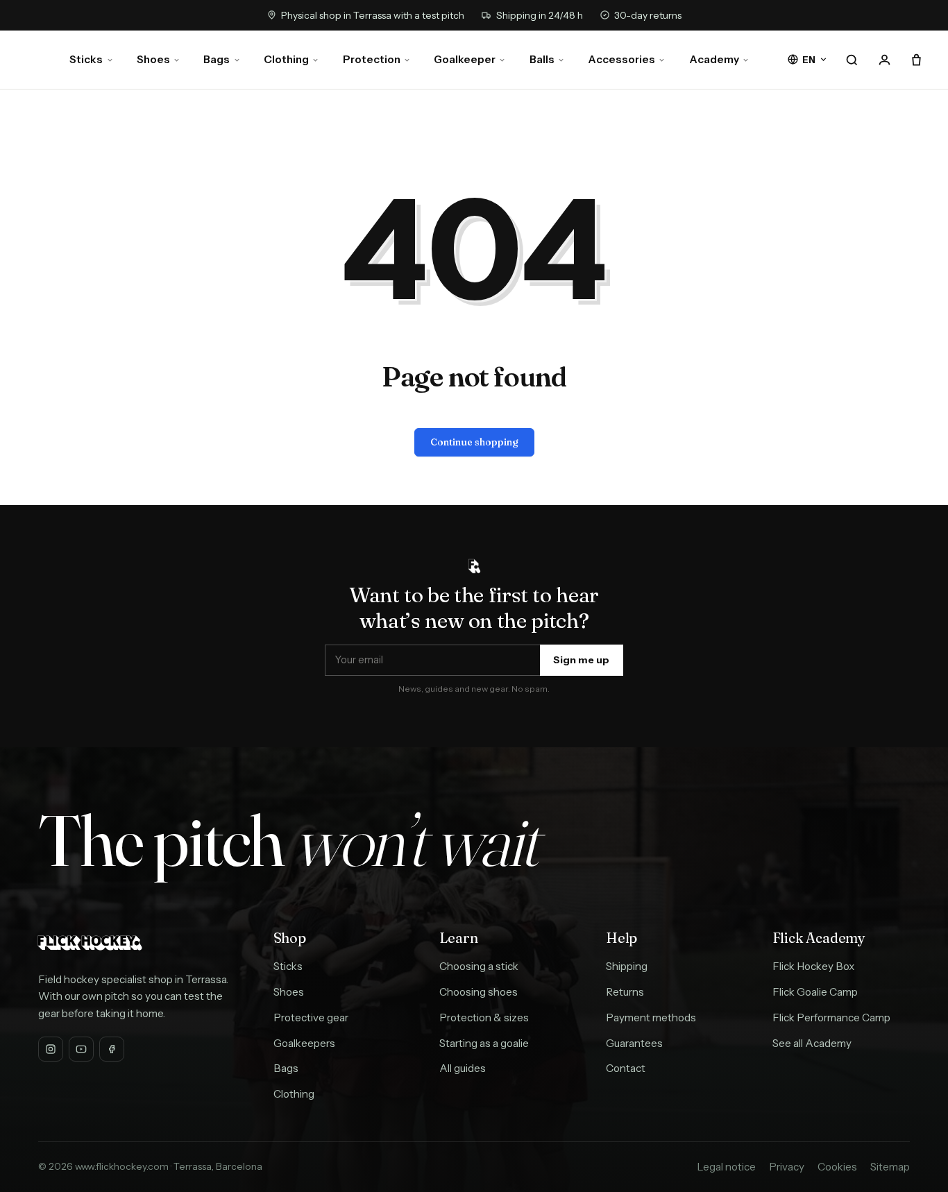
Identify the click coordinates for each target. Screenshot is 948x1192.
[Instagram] (50, 1049)
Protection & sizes (484, 1017)
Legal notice (726, 1166)
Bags (216, 59)
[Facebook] (111, 1049)
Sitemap (890, 1166)
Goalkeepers (304, 1043)
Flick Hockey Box (813, 966)
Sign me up (581, 660)
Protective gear (310, 1017)
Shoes (153, 59)
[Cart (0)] (916, 59)
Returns (625, 991)
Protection (371, 59)
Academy (714, 59)
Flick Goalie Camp (815, 991)
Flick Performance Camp (831, 1017)
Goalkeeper (465, 59)
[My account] (884, 59)
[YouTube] (81, 1049)
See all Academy (812, 1043)
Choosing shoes (478, 991)
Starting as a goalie (484, 1043)
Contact (625, 1068)
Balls (542, 59)
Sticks (86, 59)
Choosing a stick (478, 966)
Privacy (786, 1166)
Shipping (626, 966)
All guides (462, 1068)
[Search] (851, 59)
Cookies (837, 1166)
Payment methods (651, 1017)
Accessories (621, 59)
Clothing (286, 59)
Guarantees (634, 1043)
